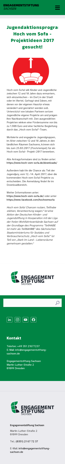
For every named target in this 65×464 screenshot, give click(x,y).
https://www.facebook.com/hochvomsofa (30, 199)
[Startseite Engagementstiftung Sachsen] (33, 279)
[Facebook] (33, 320)
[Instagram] (17, 320)
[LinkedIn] (9, 320)
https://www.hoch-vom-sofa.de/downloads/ (32, 163)
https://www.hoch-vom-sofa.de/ (25, 196)
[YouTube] (25, 320)
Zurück (10, 251)
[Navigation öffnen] (57, 7)
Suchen (57, 303)
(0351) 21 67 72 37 (27, 441)
